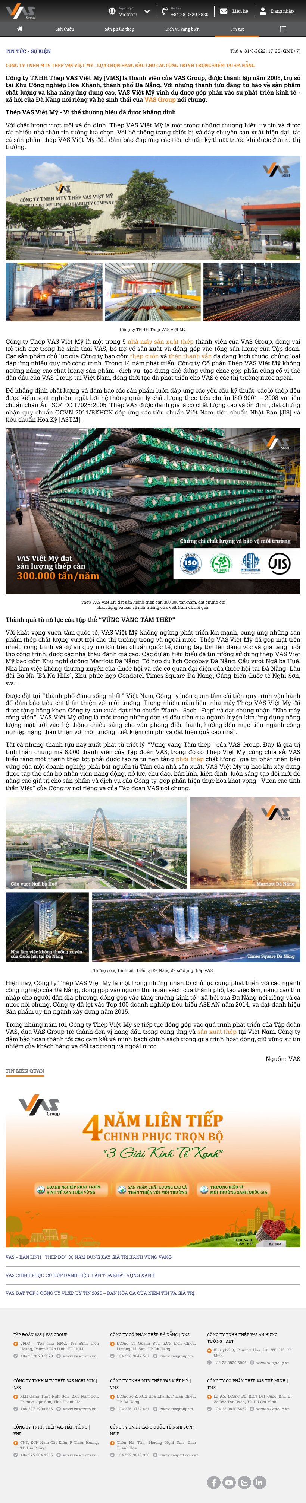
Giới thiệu (64, 29)
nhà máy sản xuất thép (161, 341)
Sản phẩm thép (119, 29)
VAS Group (160, 99)
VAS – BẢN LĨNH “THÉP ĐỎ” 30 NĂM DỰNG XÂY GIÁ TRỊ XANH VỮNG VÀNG (89, 1257)
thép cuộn (144, 355)
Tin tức (237, 29)
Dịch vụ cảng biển (182, 29)
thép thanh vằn (190, 355)
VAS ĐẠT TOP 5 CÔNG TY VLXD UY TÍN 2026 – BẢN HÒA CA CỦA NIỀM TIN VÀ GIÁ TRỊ (100, 1293)
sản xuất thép (217, 1031)
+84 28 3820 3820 (190, 14)
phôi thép (189, 758)
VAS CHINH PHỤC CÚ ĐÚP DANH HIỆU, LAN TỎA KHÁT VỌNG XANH (80, 1275)
